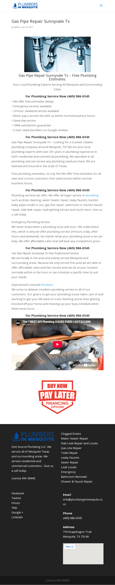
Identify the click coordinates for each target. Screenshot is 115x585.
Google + (17, 512)
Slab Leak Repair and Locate (79, 443)
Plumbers (47, 285)
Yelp (14, 508)
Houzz (16, 503)
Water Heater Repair (74, 438)
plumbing (92, 195)
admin (17, 27)
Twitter (16, 498)
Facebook (18, 493)
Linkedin (17, 517)
